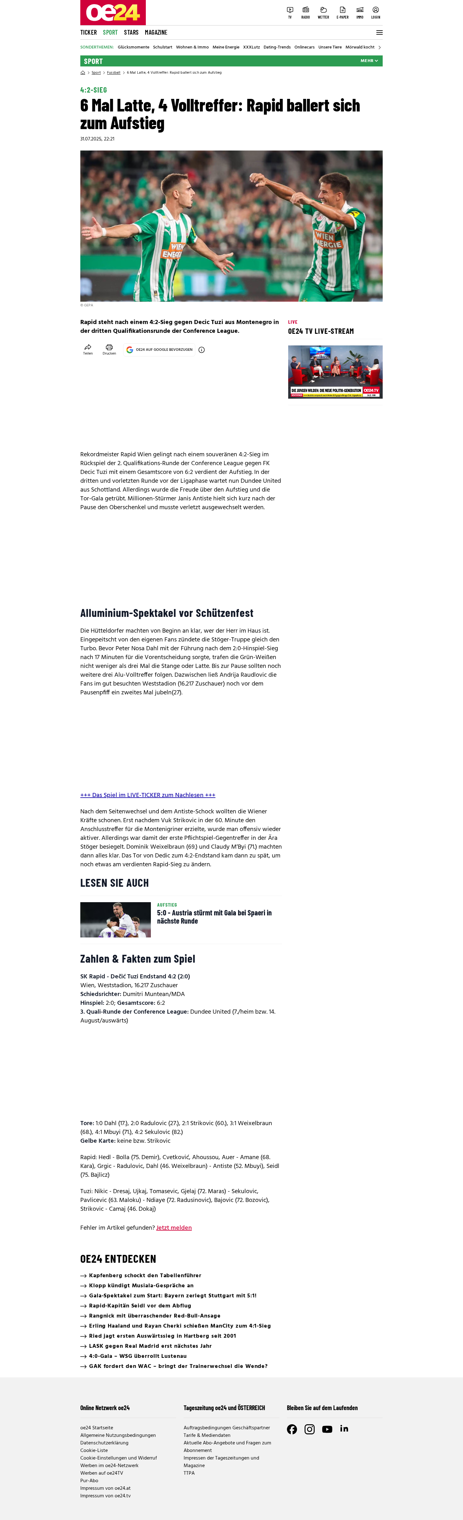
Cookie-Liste (94, 1451)
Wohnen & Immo (192, 47)
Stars (131, 32)
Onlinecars (304, 47)
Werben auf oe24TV (101, 1473)
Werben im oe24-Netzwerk (109, 1466)
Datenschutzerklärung (104, 1443)
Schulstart (162, 47)
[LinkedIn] (345, 1429)
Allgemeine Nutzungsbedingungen (118, 1436)
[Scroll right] (379, 47)
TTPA (189, 1473)
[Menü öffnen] (379, 32)
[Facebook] (292, 1429)
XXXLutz (251, 47)
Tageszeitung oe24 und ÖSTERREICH (224, 1407)
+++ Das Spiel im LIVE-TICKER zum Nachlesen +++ (147, 795)
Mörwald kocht (360, 47)
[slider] (319, 388)
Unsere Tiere (330, 47)
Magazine (156, 32)
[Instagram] (310, 1429)
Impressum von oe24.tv (105, 1496)
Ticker (88, 32)
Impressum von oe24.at (105, 1488)
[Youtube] (327, 1429)
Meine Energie (226, 47)
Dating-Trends (277, 47)
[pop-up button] (362, 389)
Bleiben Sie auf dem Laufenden (322, 1407)
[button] (298, 389)
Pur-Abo (89, 1481)
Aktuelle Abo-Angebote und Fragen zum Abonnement (227, 1447)
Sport (110, 32)
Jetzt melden (174, 1228)
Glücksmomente (133, 47)
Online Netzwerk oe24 (105, 1407)
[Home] (82, 72)
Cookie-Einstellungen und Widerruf (118, 1458)
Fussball (114, 72)
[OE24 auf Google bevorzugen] (201, 350)
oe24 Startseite (96, 1428)
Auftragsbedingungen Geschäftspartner (227, 1428)
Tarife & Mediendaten (207, 1436)
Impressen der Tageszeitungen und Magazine (221, 1462)
